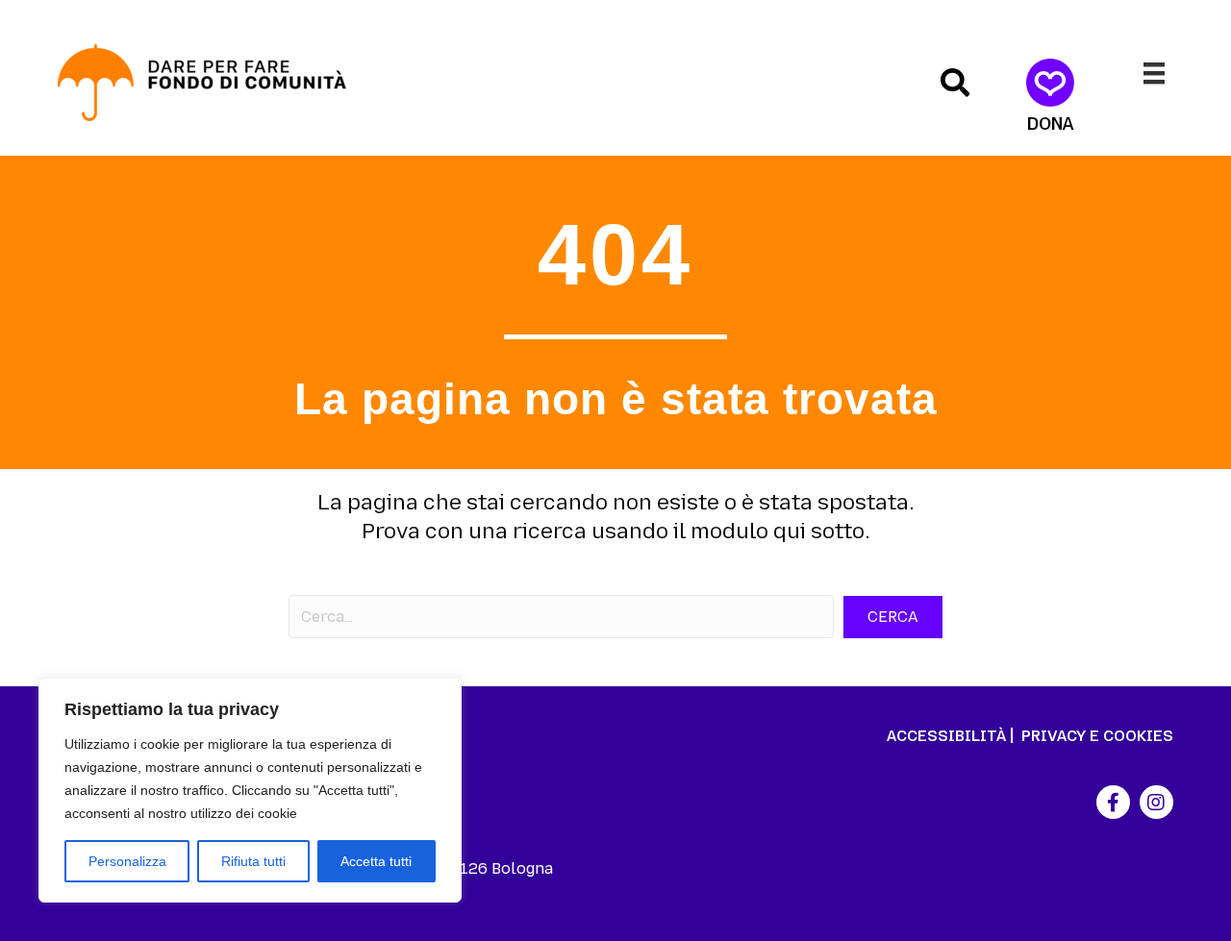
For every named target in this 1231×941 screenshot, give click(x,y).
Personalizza (127, 861)
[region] (250, 790)
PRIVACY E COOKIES (1097, 736)
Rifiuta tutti (253, 861)
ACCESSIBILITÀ (946, 736)
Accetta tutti (376, 861)
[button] (954, 83)
